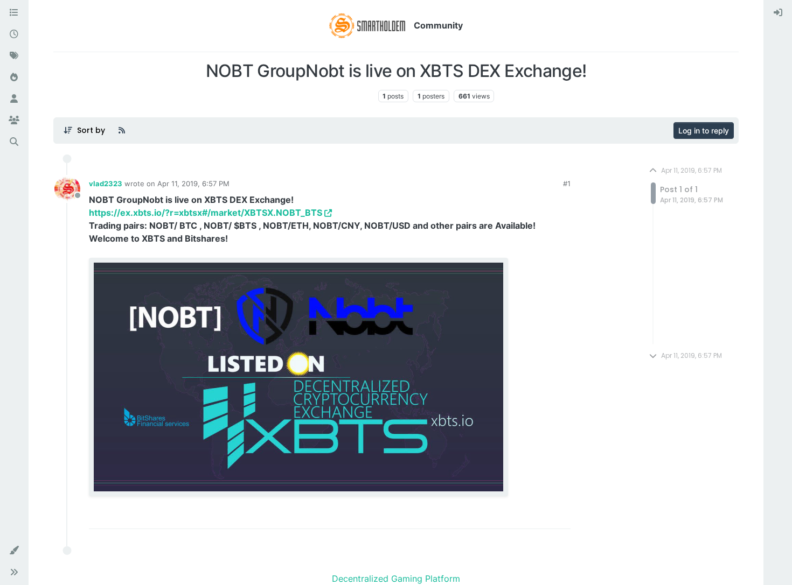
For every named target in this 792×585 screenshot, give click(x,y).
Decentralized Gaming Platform (396, 578)
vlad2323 (105, 183)
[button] (14, 550)
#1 (567, 183)
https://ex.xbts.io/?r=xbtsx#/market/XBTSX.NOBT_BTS (205, 212)
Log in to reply (703, 130)
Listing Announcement (336, 96)
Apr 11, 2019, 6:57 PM (193, 183)
